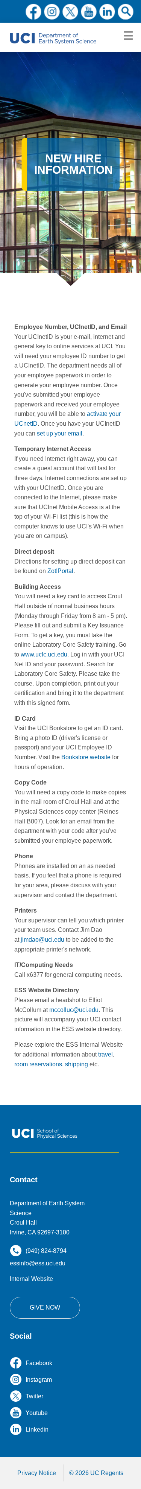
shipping (76, 1064)
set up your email (59, 433)
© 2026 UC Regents (96, 1473)
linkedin (107, 11)
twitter (70, 11)
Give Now (45, 1307)
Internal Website (31, 1279)
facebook (33, 11)
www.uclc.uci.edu (44, 654)
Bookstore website (86, 757)
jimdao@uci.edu (42, 939)
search (125, 11)
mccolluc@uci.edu (74, 1010)
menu (128, 36)
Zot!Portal (60, 571)
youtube (88, 11)
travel (105, 1054)
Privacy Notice (36, 1473)
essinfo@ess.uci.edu (37, 1263)
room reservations (38, 1064)
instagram (52, 11)
